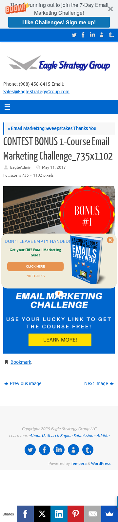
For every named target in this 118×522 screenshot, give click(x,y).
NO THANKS (35, 276)
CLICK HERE (35, 266)
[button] (35, 253)
